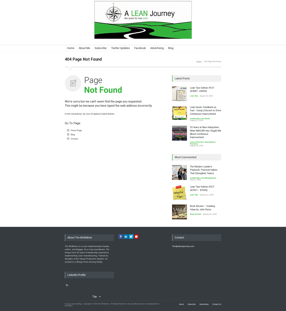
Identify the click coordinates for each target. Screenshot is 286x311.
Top (94, 296)
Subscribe (101, 48)
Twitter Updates (120, 48)
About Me (84, 48)
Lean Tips (194, 96)
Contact (74, 138)
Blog (170, 48)
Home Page (76, 130)
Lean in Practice (197, 142)
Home (70, 48)
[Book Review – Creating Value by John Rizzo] (179, 212)
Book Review (195, 214)
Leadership (194, 119)
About (181, 304)
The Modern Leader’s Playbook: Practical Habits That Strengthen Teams (203, 170)
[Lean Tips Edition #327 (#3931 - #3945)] (179, 192)
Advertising (157, 48)
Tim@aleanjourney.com (183, 246)
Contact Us (216, 304)
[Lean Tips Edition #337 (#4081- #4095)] (179, 93)
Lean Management (208, 178)
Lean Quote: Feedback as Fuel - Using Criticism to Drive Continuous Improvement (205, 110)
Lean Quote (205, 119)
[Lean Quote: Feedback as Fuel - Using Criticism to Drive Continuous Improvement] (179, 113)
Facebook (140, 48)
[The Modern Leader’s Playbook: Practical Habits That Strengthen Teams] (179, 172)
